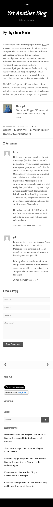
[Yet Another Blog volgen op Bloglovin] (16, 393)
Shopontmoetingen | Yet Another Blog (22, 448)
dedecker (36, 130)
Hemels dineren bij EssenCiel (20, 486)
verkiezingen (23, 134)
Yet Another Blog (26, 13)
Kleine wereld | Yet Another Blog (19, 472)
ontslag (14, 134)
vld (30, 134)
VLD (44, 44)
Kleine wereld (10, 451)
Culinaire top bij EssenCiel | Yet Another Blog (25, 482)
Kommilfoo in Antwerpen (16, 475)
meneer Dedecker (11, 48)
